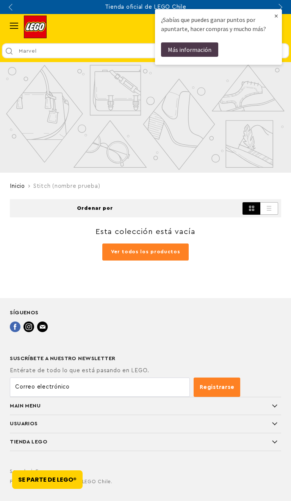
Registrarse (217, 387)
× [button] (276, 15)
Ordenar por (95, 208)
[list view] (269, 208)
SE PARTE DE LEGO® (47, 479)
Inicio (17, 186)
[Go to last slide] (11, 7)
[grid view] (251, 208)
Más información (189, 49)
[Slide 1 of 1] (145, 117)
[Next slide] (279, 7)
